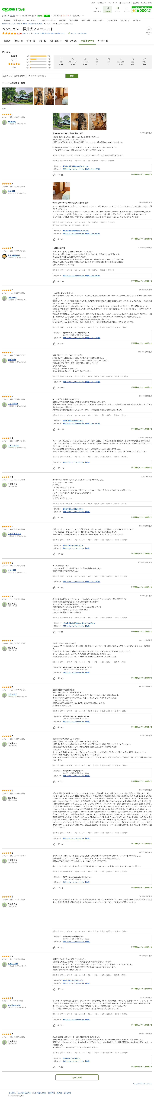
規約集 (59, 1093)
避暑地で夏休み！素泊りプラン (73, 421)
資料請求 (67, 1093)
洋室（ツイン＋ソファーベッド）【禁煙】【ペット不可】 (81, 169)
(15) (55, 41)
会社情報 (12, 1093)
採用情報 (51, 1093)
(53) (87, 41)
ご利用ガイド (101, 3)
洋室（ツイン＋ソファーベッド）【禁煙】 (76, 462)
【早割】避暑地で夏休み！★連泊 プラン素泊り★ (79, 623)
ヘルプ (93, 3)
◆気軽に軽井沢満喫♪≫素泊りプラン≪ (75, 166)
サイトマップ (112, 3)
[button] (17, 96)
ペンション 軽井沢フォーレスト (28, 28)
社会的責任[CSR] (39, 1093)
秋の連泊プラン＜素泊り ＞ (71, 1058)
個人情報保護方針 (24, 1093)
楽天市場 (136, 3)
